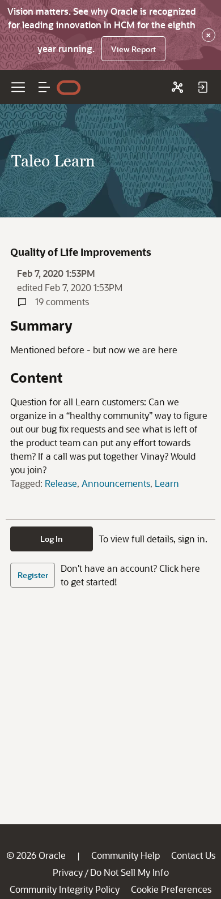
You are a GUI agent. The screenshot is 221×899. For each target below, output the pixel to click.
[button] (44, 87)
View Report (133, 49)
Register (33, 575)
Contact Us (193, 855)
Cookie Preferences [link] (171, 889)
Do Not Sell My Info (129, 872)
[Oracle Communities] (177, 87)
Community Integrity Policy (65, 889)
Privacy (68, 872)
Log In (51, 538)
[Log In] (202, 87)
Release (61, 483)
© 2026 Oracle (36, 855)
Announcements (116, 483)
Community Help (125, 855)
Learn (167, 483)
